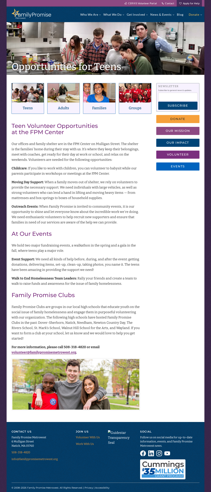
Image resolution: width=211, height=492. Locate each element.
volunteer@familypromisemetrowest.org (44, 352)
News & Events (161, 14)
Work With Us (85, 444)
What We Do (112, 14)
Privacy (89, 487)
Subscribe (178, 105)
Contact (169, 3)
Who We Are (89, 14)
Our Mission (178, 131)
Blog (180, 14)
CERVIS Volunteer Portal (142, 3)
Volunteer (178, 154)
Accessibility (102, 487)
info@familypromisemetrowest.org (35, 459)
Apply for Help (190, 3)
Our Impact (177, 143)
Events (178, 166)
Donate (194, 14)
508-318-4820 (21, 452)
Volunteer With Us (88, 437)
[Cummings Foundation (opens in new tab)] (163, 469)
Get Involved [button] (136, 14)
